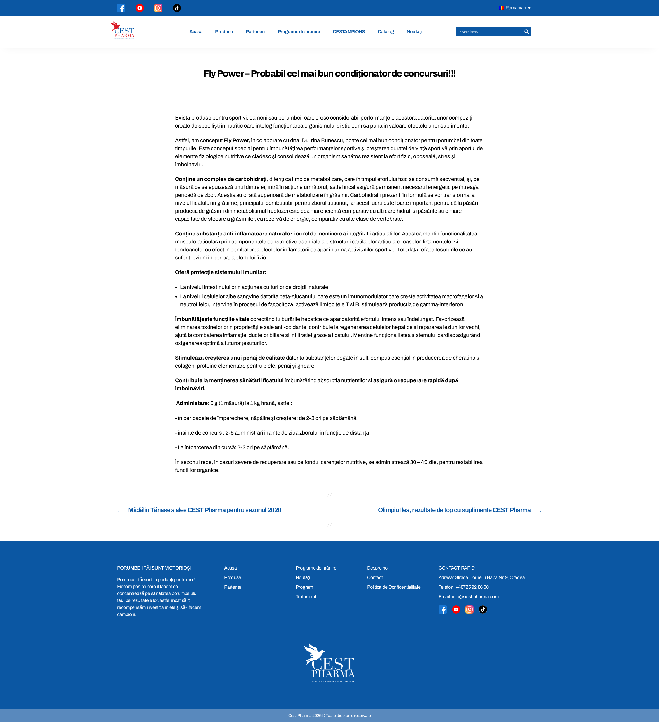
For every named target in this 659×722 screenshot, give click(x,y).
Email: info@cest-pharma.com (469, 596)
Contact (375, 577)
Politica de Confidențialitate (393, 587)
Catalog (386, 31)
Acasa (196, 31)
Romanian (515, 7)
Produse (224, 31)
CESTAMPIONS (349, 31)
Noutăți (414, 31)
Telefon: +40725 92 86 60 (464, 587)
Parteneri (255, 31)
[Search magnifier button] (526, 31)
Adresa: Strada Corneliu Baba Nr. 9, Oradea (482, 577)
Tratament (306, 596)
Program (304, 587)
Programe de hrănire (299, 31)
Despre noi (377, 568)
